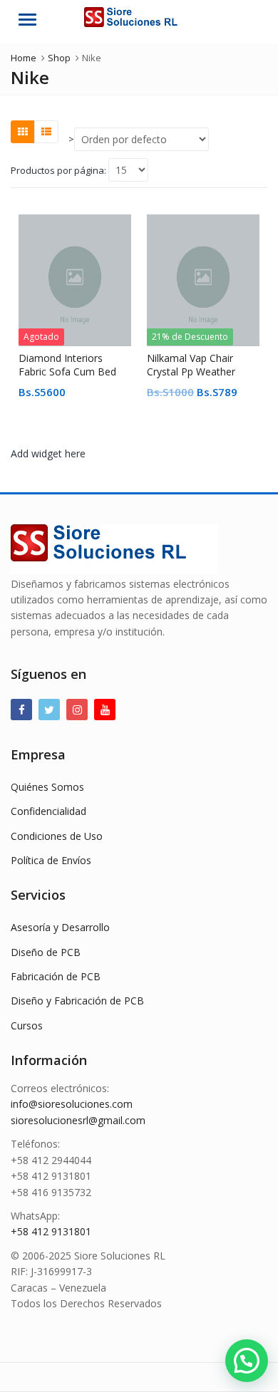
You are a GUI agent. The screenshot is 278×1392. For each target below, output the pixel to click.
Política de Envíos (51, 860)
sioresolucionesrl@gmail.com (78, 1120)
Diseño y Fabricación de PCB (77, 1000)
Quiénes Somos (47, 787)
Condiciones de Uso (57, 836)
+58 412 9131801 (51, 1231)
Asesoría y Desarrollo (60, 927)
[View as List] (46, 131)
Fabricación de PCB (56, 976)
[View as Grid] (23, 131)
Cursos (27, 1025)
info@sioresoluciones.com (72, 1104)
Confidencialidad (48, 811)
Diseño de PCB (46, 952)
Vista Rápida (82, 358)
